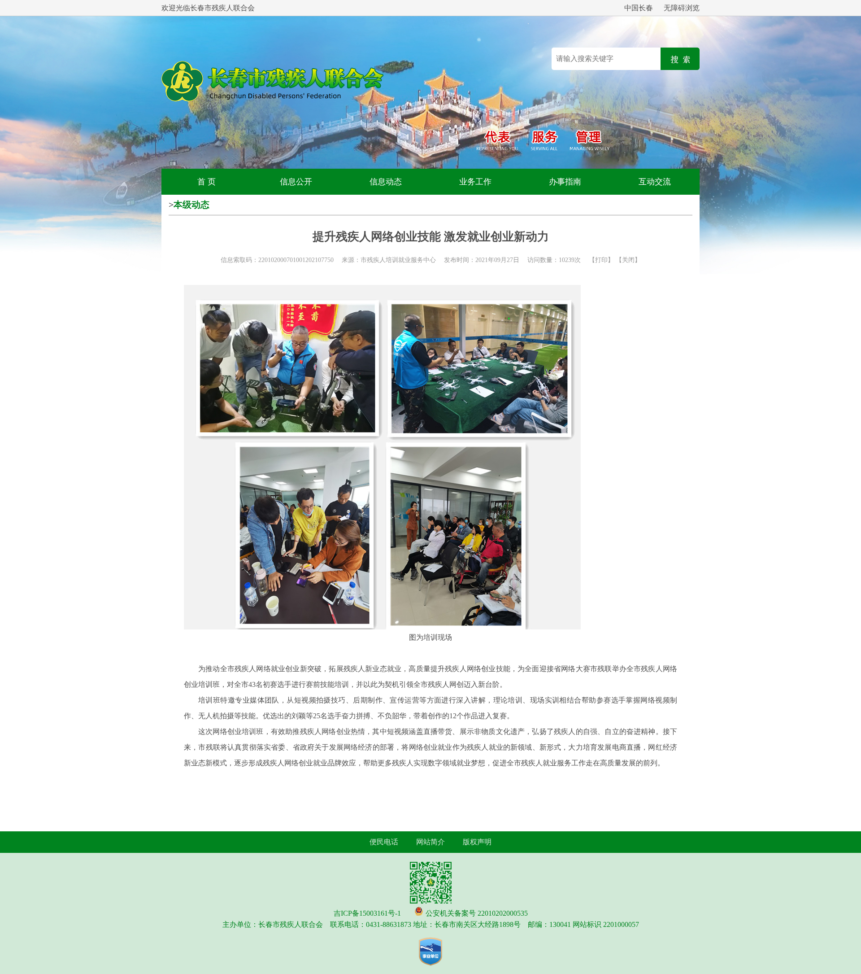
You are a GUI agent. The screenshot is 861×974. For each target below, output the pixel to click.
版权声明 (477, 842)
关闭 (628, 260)
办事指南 (565, 181)
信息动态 (386, 181)
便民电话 (384, 842)
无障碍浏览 (682, 8)
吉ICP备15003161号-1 (367, 913)
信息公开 (296, 181)
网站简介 (430, 842)
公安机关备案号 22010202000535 (477, 913)
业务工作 (475, 181)
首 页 (206, 181)
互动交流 (655, 181)
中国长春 (638, 8)
